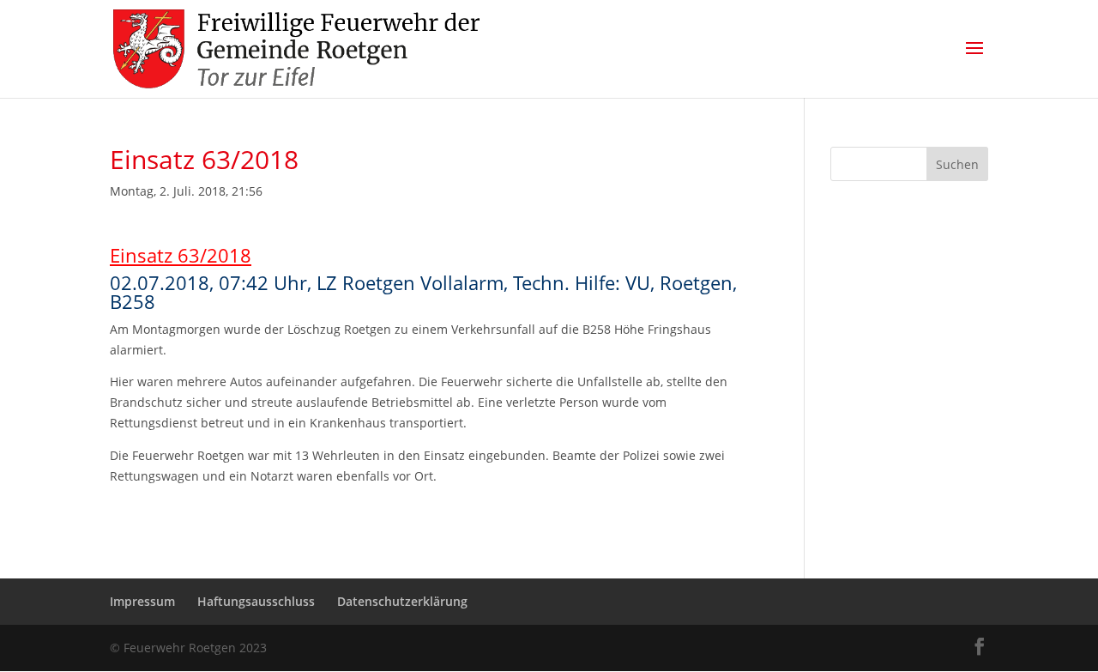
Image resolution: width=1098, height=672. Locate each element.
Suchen (957, 164)
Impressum (142, 601)
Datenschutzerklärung (402, 601)
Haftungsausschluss (256, 601)
